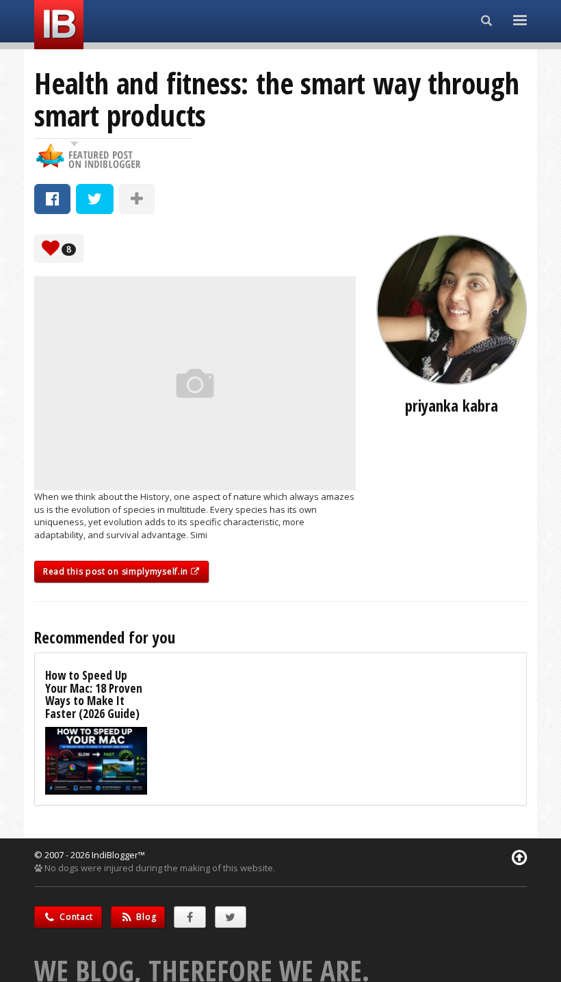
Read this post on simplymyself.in (117, 571)
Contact (75, 917)
